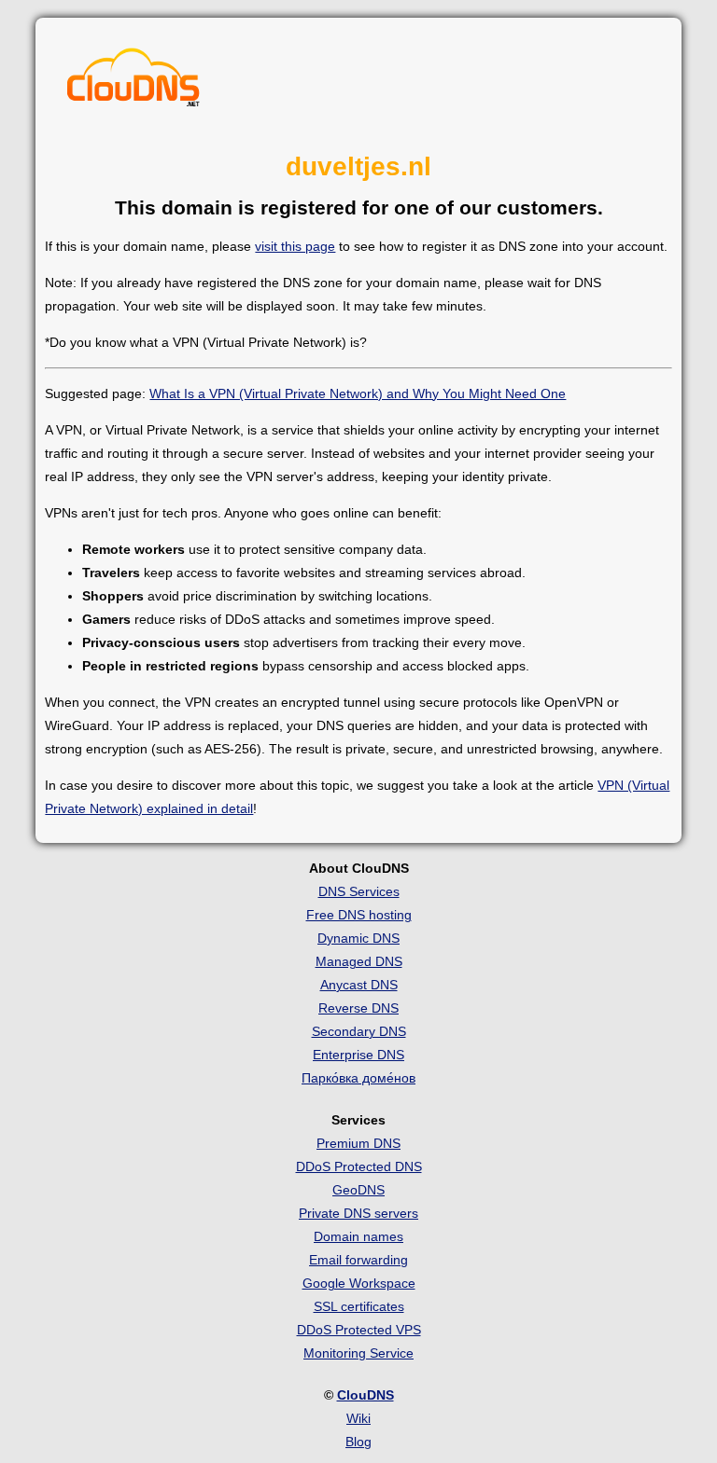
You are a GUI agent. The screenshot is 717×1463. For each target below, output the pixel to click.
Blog (358, 1441)
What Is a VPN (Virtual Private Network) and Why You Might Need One (357, 393)
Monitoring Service (358, 1353)
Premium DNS (358, 1143)
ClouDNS (365, 1394)
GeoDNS (358, 1189)
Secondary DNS (359, 1031)
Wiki (358, 1418)
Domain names (358, 1236)
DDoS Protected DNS (359, 1166)
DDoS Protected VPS (359, 1329)
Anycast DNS (359, 984)
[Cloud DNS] (133, 82)
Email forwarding (358, 1259)
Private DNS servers (358, 1213)
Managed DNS (359, 961)
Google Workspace (358, 1283)
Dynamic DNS (358, 938)
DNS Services (359, 891)
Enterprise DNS (358, 1054)
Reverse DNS (358, 1008)
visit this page (295, 246)
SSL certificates (359, 1306)
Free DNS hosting (359, 914)
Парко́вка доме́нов (358, 1077)
